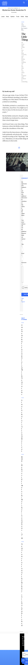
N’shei (22, 16)
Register (23, 301)
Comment (23, 263)
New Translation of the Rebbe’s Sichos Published (22, 584)
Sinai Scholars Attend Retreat (21, 425)
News (7, 16)
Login (22, 298)
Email (22, 254)
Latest (3, 16)
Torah (17, 16)
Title (22, 245)
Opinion (12, 16)
